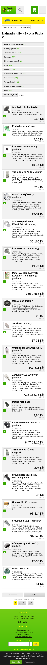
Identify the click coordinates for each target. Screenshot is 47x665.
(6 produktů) (24, 502)
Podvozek (7, 69)
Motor (6, 65)
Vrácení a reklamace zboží (24, 632)
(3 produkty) (25, 276)
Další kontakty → (23, 622)
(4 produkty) (26, 521)
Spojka (6, 90)
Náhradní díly (25, 27)
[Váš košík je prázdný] (34, 10)
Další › (34, 595)
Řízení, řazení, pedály (12, 86)
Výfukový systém (10, 95)
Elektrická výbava (10, 53)
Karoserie (7, 57)
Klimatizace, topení (11, 61)
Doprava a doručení (23, 630)
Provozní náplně (10, 82)
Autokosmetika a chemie (13, 44)
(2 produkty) (24, 222)
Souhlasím (16, 662)
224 (30, 603)
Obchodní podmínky (23, 634)
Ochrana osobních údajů (23, 637)
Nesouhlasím (30, 662)
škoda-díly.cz (8, 10)
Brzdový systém (10, 49)
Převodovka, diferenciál (13, 74)
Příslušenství (9, 78)
